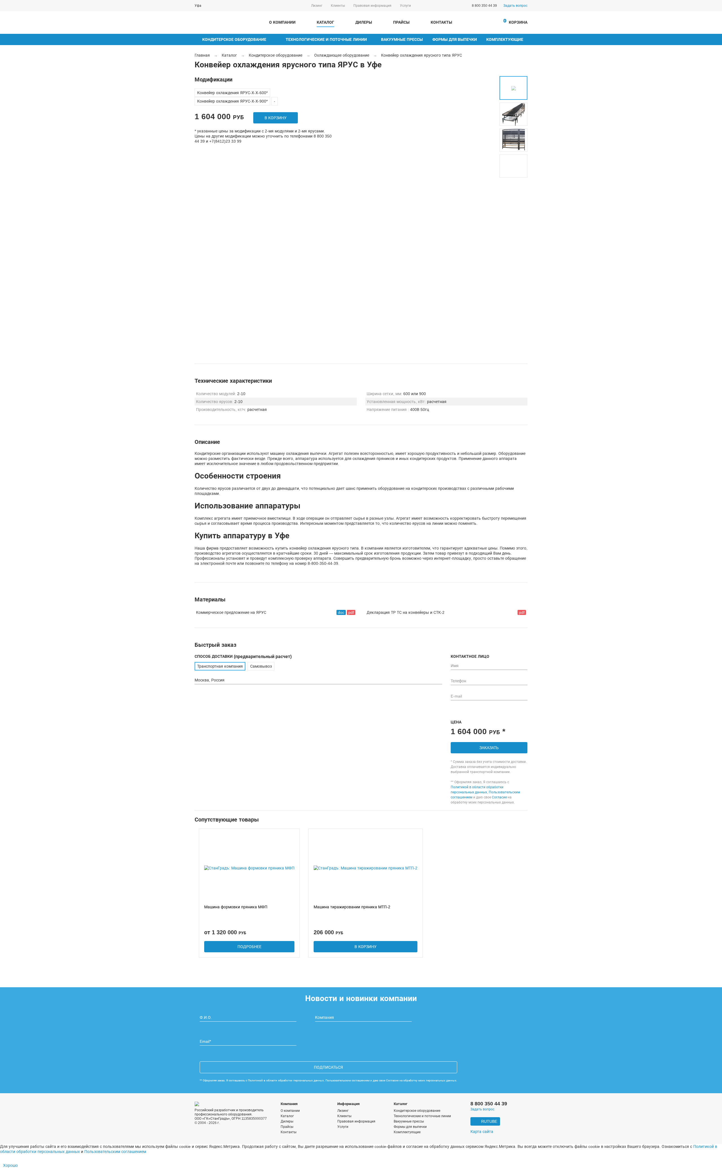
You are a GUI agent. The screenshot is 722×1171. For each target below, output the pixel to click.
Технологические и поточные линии (326, 39)
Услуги (405, 6)
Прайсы (401, 22)
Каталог (325, 22)
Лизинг (316, 6)
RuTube (489, 1121)
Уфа (198, 6)
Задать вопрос (515, 6)
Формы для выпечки (454, 39)
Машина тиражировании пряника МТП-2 (352, 907)
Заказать (489, 747)
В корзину (276, 118)
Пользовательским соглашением (347, 1080)
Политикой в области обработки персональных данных (286, 1080)
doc (341, 612)
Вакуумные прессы (402, 39)
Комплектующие (504, 39)
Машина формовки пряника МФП (235, 907)
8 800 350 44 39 (484, 6)
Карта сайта (481, 1132)
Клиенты (338, 6)
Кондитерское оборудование (234, 39)
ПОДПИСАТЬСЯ (328, 1067)
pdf (351, 612)
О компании (282, 22)
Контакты (441, 22)
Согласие (499, 797)
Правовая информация (372, 6)
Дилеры (363, 22)
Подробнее (249, 946)
